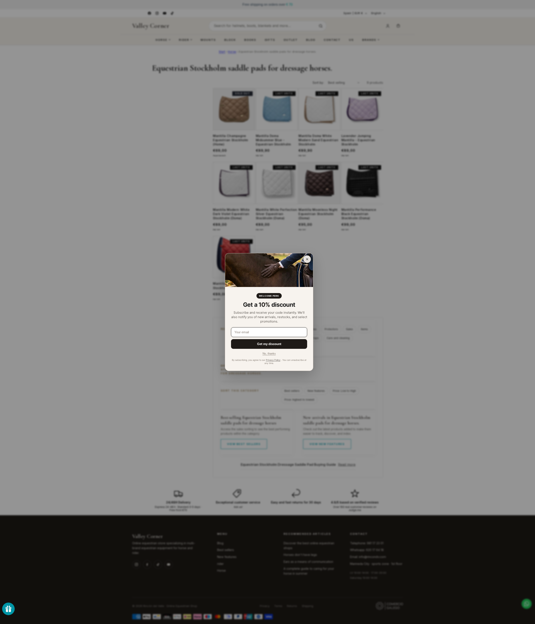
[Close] (307, 259)
